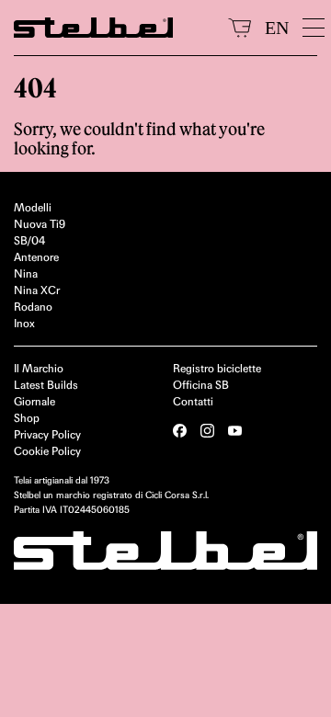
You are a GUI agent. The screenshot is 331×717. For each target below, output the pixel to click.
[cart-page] (239, 27)
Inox (24, 323)
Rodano (33, 306)
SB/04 (29, 240)
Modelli (32, 207)
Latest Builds (46, 385)
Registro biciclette (217, 368)
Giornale (34, 401)
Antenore (36, 257)
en (277, 27)
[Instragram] (207, 431)
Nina (26, 273)
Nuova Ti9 (39, 224)
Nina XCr (37, 290)
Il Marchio (38, 368)
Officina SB (201, 385)
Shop (27, 418)
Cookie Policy (47, 451)
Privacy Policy (47, 434)
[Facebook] (180, 431)
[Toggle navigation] (309, 27)
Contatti (193, 401)
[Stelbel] (114, 27)
